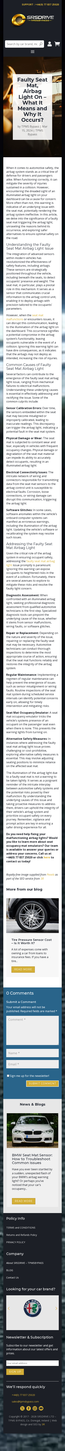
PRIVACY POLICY (15, 1242)
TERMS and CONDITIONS (20, 1227)
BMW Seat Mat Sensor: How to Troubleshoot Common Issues (32, 1159)
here (47, 857)
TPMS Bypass (30, 126)
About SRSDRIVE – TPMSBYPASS (25, 1263)
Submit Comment (42, 1083)
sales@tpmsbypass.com (25, 1401)
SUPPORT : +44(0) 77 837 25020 (40, 4)
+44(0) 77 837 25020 (23, 1395)
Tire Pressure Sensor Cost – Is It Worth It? (31, 941)
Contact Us (12, 1277)
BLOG (9, 1270)
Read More (23, 969)
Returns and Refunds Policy (21, 1235)
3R (43, 1424)
